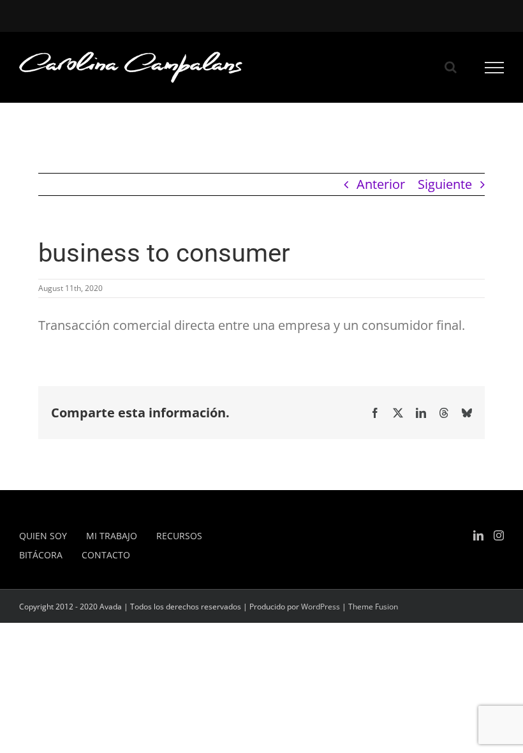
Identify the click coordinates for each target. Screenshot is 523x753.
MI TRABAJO (111, 536)
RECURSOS (179, 536)
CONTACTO (106, 555)
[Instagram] (499, 535)
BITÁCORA (41, 555)
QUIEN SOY (43, 536)
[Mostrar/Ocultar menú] (495, 67)
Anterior (381, 184)
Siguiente (445, 184)
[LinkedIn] (478, 535)
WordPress (320, 606)
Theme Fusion (373, 606)
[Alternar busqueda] (451, 67)
